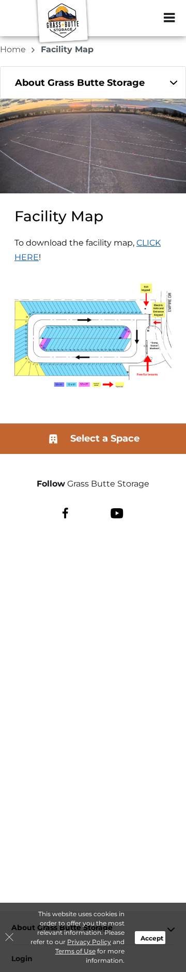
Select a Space (104, 438)
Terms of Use (75, 951)
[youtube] (117, 513)
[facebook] (65, 513)
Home (14, 49)
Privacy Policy (89, 942)
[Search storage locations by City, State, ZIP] (147, 18)
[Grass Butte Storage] (60, 23)
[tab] (93, 82)
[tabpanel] (93, 82)
